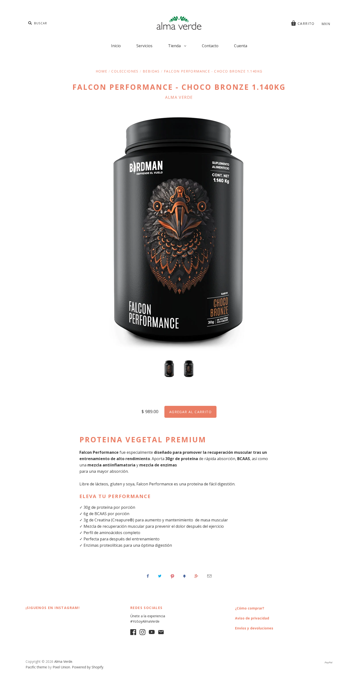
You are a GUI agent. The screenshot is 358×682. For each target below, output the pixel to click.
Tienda (175, 45)
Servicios (144, 45)
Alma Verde (179, 97)
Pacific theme (36, 667)
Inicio (116, 45)
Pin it (172, 576)
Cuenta (240, 45)
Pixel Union (61, 667)
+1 (196, 576)
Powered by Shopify (87, 667)
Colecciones (124, 71)
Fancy (184, 576)
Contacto (210, 45)
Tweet (160, 576)
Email (209, 576)
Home (101, 71)
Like (147, 576)
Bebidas (151, 71)
